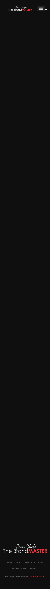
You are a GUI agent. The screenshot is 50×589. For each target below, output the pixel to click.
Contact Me (25, 89)
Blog (40, 562)
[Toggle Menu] (41, 8)
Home (9, 562)
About (18, 562)
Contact (33, 569)
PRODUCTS (30, 562)
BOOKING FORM (19, 569)
